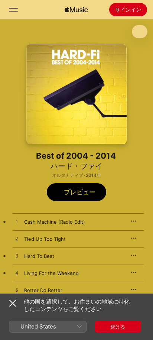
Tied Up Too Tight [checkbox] (45, 239)
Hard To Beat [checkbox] (39, 256)
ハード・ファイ (76, 166)
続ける (118, 327)
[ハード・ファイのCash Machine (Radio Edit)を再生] (16, 221)
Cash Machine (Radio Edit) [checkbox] (54, 222)
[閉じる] (12, 303)
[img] (76, 9)
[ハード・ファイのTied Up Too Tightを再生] (16, 239)
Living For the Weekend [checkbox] (51, 273)
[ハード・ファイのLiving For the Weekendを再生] (16, 273)
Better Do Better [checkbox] (43, 290)
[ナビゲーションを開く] (13, 9)
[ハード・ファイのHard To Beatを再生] (16, 256)
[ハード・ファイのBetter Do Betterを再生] (16, 290)
